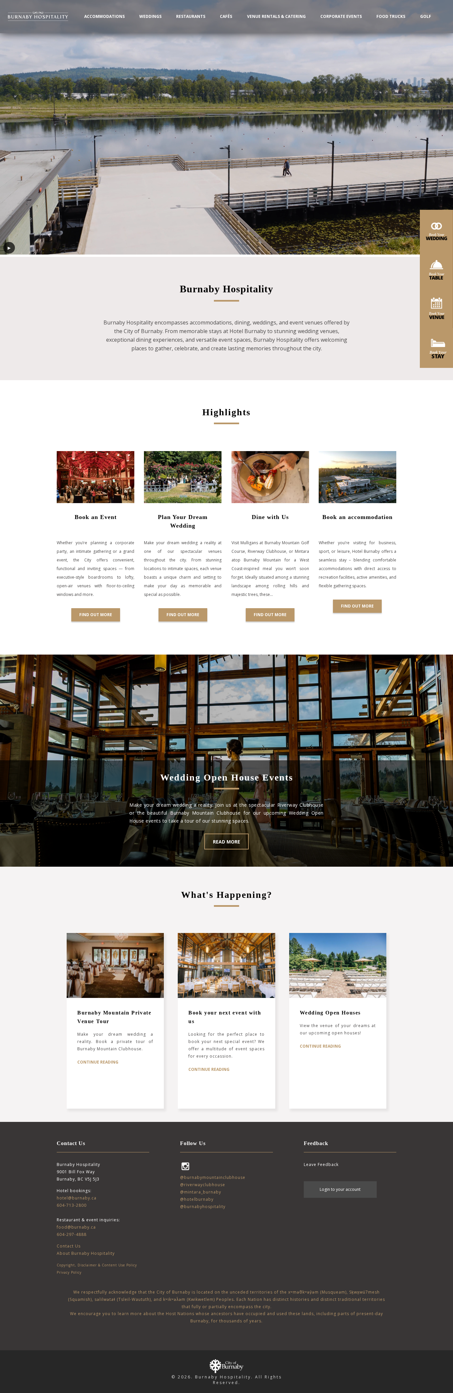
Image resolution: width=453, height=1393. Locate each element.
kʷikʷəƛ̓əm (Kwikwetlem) (189, 1299)
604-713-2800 (72, 1205)
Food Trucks (390, 16)
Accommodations (104, 16)
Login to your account (340, 1189)
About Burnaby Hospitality (86, 1253)
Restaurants (190, 16)
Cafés (226, 16)
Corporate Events (341, 16)
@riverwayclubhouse (202, 1185)
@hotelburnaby (197, 1199)
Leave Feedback (321, 1164)
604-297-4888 (72, 1234)
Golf (425, 16)
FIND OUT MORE (357, 606)
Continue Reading (97, 1062)
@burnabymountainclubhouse (212, 1177)
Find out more (95, 614)
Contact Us (69, 1246)
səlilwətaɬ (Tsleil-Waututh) (123, 1299)
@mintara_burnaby (200, 1192)
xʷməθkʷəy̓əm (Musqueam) (317, 1292)
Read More (226, 842)
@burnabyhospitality (203, 1206)
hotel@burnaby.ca (77, 1198)
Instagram (185, 1166)
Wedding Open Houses (330, 1013)
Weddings (150, 16)
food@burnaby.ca (76, 1227)
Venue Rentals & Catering (276, 16)
